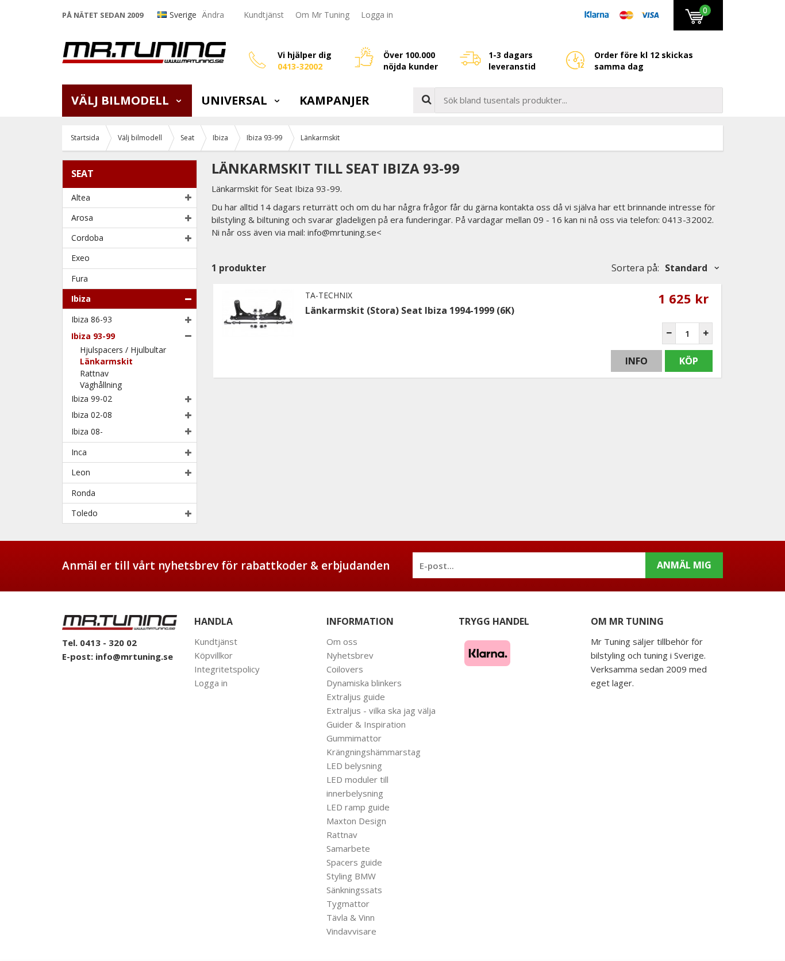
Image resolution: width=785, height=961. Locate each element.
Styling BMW (351, 876)
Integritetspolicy (227, 669)
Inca (79, 452)
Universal (235, 100)
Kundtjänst (264, 14)
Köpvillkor (213, 655)
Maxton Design (356, 821)
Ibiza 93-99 (93, 335)
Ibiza (81, 298)
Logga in (377, 14)
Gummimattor (354, 738)
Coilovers (344, 669)
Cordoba (87, 237)
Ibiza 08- (87, 431)
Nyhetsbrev (350, 655)
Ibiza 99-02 (91, 398)
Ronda (83, 492)
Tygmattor (348, 903)
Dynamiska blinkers (364, 683)
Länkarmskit (106, 361)
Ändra (213, 14)
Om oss (341, 641)
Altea (80, 197)
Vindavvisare (351, 931)
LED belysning (354, 765)
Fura (79, 278)
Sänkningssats (354, 889)
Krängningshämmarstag (373, 752)
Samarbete (348, 848)
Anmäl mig (684, 565)
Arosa (82, 217)
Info (636, 361)
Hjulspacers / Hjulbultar (123, 349)
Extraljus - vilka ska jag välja (381, 710)
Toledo (84, 513)
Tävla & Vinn (350, 917)
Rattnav (94, 373)
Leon (80, 472)
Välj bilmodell (121, 100)
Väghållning (101, 384)
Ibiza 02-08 (91, 414)
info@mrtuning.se (134, 656)
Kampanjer (334, 100)
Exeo (80, 257)
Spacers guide (354, 862)
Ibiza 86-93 (91, 319)
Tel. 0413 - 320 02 (99, 642)
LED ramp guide (358, 807)
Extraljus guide (355, 696)
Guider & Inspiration (366, 724)
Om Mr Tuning (322, 14)
